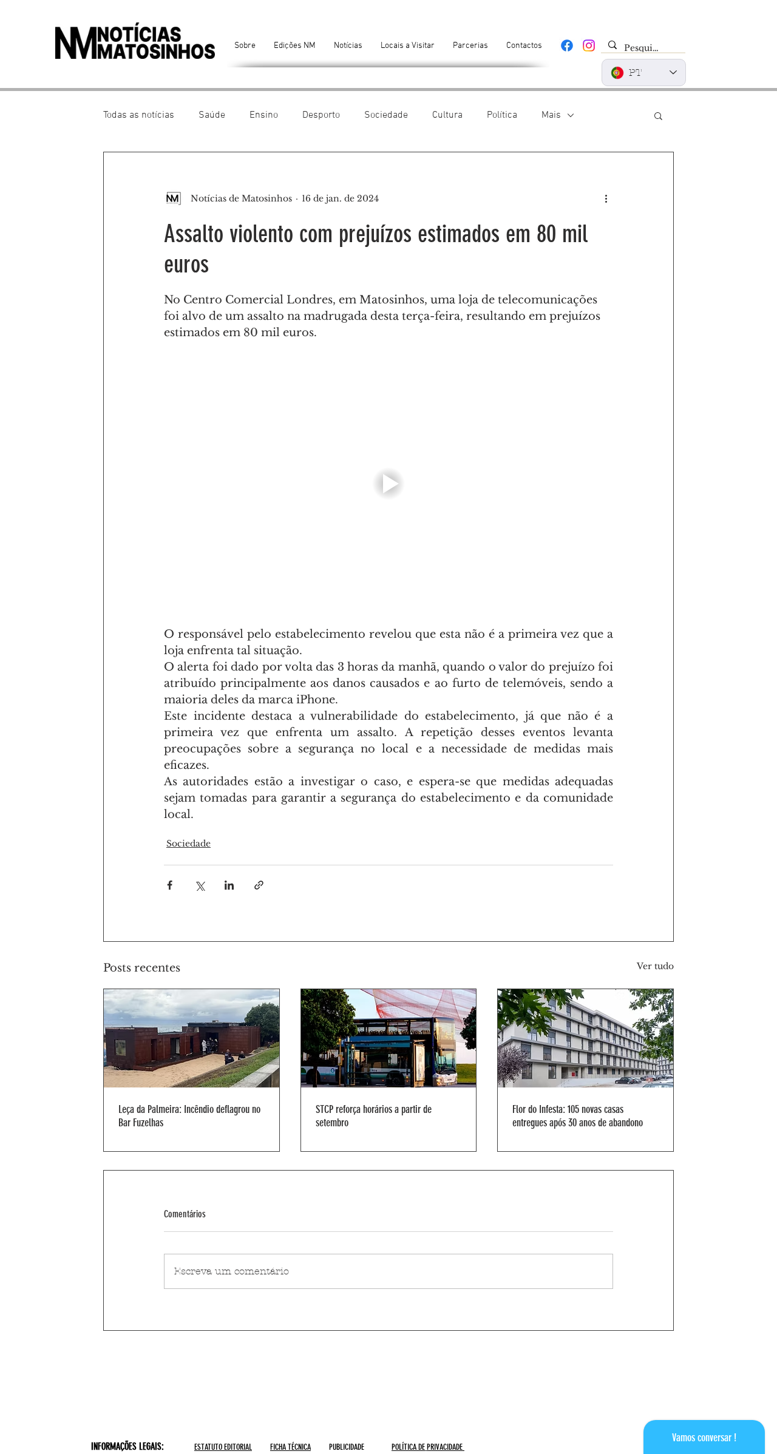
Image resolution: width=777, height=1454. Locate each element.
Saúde (211, 115)
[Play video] (388, 483)
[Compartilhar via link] (259, 885)
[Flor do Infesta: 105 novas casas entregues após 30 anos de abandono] (585, 1038)
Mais (551, 115)
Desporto (321, 115)
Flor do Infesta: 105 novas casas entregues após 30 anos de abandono (577, 1116)
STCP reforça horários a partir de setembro (374, 1116)
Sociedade (386, 115)
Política (502, 115)
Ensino (263, 115)
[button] (658, 115)
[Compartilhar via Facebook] (169, 885)
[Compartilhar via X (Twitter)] (199, 885)
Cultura (447, 115)
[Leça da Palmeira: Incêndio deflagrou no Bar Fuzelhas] (191, 1038)
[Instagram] (589, 45)
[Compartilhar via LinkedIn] (229, 885)
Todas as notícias (138, 115)
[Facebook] (567, 45)
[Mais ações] (606, 198)
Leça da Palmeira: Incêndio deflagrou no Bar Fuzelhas (189, 1116)
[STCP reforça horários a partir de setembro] (389, 1038)
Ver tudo (655, 966)
